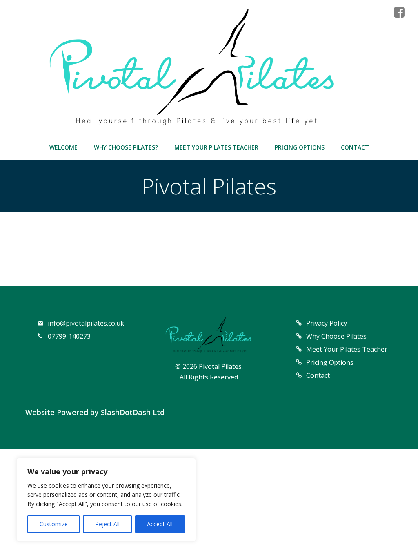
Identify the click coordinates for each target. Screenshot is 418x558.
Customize (54, 524)
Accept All (160, 524)
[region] (106, 500)
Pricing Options (300, 147)
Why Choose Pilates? (126, 147)
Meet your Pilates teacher (216, 147)
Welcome (63, 147)
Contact (355, 147)
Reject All (107, 524)
